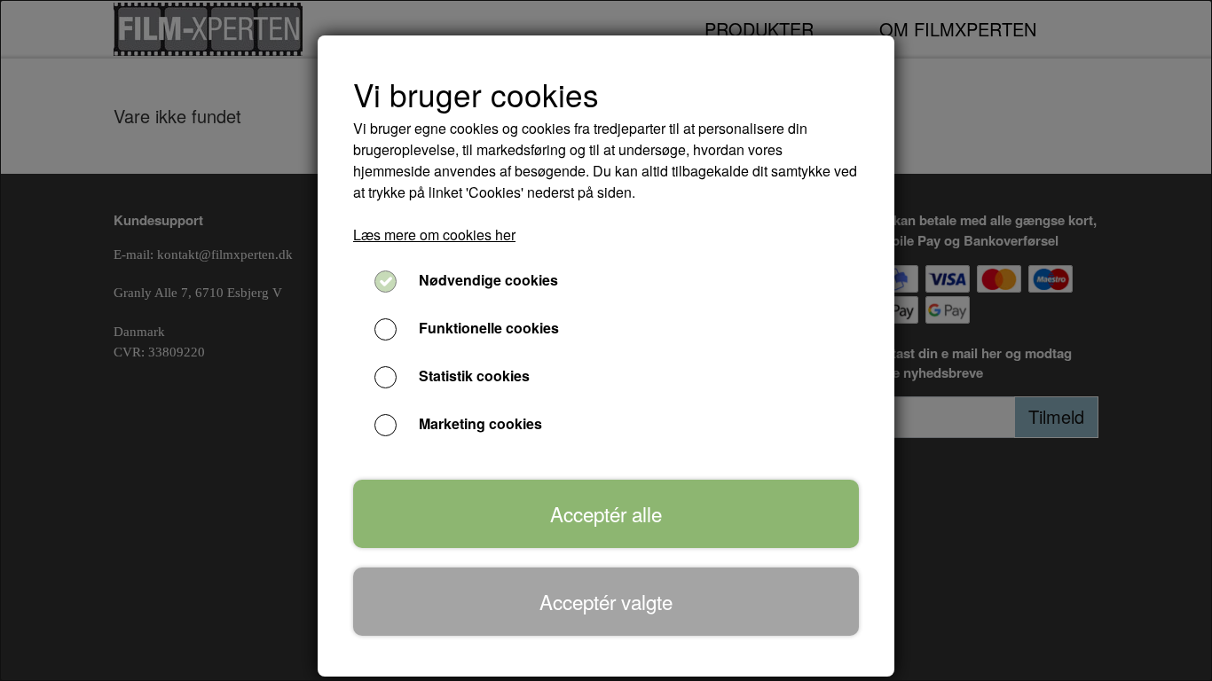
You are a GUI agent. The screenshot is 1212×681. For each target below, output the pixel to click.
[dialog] (606, 340)
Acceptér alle (606, 513)
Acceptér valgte (606, 601)
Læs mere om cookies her (434, 234)
